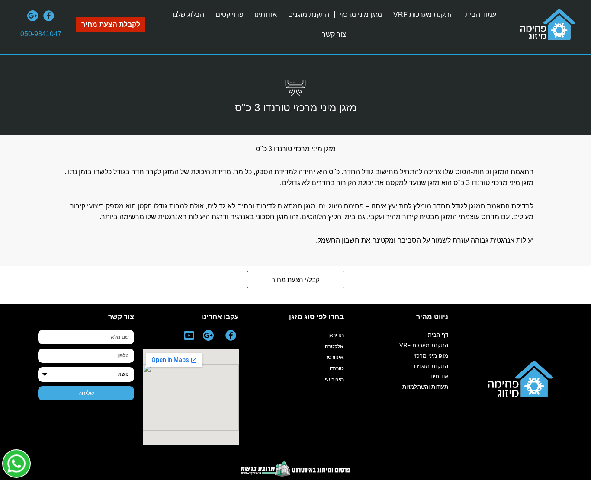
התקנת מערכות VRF (423, 14)
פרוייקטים (229, 14)
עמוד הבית (480, 14)
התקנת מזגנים (308, 14)
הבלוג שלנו (188, 14)
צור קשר (334, 34)
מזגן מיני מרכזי (361, 14)
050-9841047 (40, 34)
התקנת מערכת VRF (423, 345)
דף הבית (438, 335)
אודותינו (265, 14)
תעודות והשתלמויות (425, 387)
